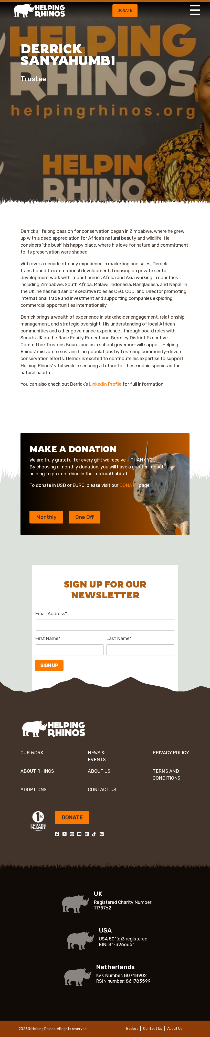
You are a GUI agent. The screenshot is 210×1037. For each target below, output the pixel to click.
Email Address (51, 613)
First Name (47, 638)
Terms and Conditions (166, 774)
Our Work (31, 753)
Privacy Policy (171, 753)
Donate (125, 10)
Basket (132, 1028)
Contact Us (102, 789)
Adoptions (33, 789)
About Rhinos (37, 771)
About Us (99, 771)
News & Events (97, 756)
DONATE (128, 485)
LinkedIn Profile (105, 384)
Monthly (46, 517)
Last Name (119, 638)
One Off (84, 517)
